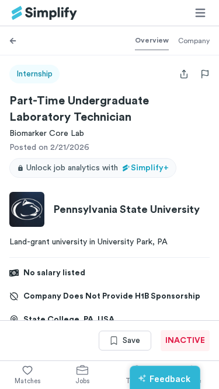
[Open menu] (200, 12)
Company (194, 40)
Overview (152, 40)
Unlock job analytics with (97, 168)
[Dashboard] (44, 13)
